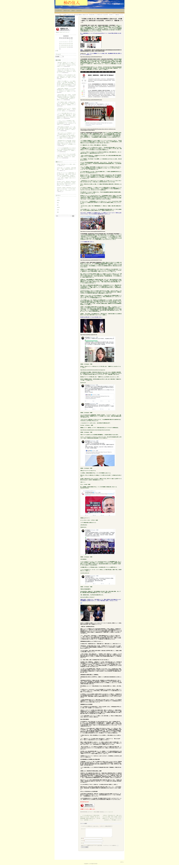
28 (68, 47)
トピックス (79, 10)
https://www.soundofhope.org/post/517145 (88, 334)
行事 (58, 209)
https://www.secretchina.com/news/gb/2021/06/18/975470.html (92, 231)
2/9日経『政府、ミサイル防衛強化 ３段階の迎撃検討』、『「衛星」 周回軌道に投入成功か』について (66, 169)
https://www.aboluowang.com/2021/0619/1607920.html (91, 56)
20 (65, 45)
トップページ (58, 10)
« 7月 (56, 50)
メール (83, 840)
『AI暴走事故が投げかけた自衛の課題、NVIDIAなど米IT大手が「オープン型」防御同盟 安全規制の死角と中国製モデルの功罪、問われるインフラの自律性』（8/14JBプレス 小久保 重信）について (66, 143)
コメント (83, 828)
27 (65, 47)
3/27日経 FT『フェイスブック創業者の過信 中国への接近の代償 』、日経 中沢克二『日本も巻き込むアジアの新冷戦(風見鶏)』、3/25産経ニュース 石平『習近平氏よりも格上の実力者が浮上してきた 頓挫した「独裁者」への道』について (66, 175)
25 (62, 47)
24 (60, 47)
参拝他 (58, 200)
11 (62, 43)
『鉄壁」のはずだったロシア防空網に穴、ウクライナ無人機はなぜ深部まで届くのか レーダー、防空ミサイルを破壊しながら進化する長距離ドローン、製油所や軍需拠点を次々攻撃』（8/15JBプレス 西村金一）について (66, 136)
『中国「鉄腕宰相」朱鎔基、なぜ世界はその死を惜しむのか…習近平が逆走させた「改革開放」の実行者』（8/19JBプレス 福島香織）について (66, 103)
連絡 (58, 212)
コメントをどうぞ (109, 811)
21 (68, 45)
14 (68, 43)
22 (69, 45)
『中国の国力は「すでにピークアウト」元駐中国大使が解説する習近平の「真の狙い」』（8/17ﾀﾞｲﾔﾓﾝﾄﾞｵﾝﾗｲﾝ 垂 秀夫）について (66, 109)
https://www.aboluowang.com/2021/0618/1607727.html (91, 260)
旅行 (58, 205)
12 (64, 43)
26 (64, 47)
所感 (95, 811)
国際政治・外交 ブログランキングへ (63, 32)
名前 (82, 838)
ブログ (73, 10)
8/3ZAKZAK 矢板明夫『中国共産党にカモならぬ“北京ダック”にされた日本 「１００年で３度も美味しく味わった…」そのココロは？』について (66, 189)
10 (60, 43)
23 (72, 45)
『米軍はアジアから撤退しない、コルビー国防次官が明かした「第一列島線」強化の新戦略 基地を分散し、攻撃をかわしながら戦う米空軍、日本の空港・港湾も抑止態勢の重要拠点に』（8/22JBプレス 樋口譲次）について (66, 84)
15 (69, 43)
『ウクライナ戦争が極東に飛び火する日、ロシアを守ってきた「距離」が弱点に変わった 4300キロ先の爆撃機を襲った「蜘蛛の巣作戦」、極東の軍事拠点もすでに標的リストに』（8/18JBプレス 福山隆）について (66, 116)
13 (65, 43)
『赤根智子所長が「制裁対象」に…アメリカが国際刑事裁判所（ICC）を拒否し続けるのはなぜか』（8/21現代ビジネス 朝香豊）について (66, 90)
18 (62, 45)
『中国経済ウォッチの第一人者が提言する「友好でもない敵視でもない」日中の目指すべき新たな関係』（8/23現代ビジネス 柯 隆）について (66, 76)
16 (72, 43)
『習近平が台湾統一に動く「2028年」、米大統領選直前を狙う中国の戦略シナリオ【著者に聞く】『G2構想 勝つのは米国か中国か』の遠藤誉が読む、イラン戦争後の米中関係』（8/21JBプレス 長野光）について (66, 97)
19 (64, 45)
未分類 (58, 207)
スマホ (58, 197)
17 (60, 45)
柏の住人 (71, 3)
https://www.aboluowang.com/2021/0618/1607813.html (91, 99)
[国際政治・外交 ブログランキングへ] (87, 806)
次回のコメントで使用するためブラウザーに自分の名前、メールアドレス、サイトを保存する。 (99, 845)
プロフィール (66, 10)
